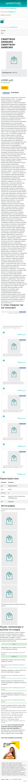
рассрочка (8, 15)
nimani (25, 781)
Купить (4, 88)
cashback (3, 15)
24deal (11, 779)
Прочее (3, 30)
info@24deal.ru (13, 27)
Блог (2, 33)
